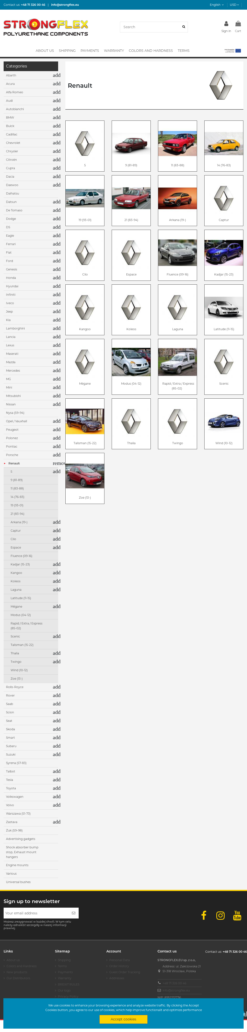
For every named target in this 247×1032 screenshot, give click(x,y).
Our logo (64, 990)
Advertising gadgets (20, 839)
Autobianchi (15, 109)
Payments (65, 972)
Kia (8, 320)
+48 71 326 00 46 (174, 983)
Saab (9, 704)
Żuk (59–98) (14, 830)
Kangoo (85, 329)
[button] (232, 50)
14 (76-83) (224, 165)
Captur (224, 220)
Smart (10, 737)
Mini (9, 387)
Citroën (11, 159)
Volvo (10, 805)
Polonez (12, 438)
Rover (10, 695)
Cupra (10, 168)
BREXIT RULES (68, 984)
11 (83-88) (177, 165)
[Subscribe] (74, 913)
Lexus (10, 345)
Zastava (11, 822)
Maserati (12, 353)
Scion (10, 712)
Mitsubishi (13, 396)
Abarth (11, 75)
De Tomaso (14, 210)
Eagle (10, 235)
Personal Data (119, 960)
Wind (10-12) (224, 443)
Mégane (85, 383)
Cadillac (11, 134)
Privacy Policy (68, 996)
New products (17, 972)
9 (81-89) (131, 165)
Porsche (12, 455)
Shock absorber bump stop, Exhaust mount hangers (22, 851)
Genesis (11, 269)
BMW (10, 117)
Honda (11, 278)
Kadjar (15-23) (223, 274)
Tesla (9, 780)
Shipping (64, 960)
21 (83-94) (131, 220)
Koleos (131, 329)
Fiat (9, 252)
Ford (9, 261)
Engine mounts (17, 865)
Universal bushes (18, 882)
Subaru (11, 746)
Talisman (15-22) (85, 443)
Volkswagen (14, 796)
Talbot (10, 771)
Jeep (9, 311)
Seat (9, 721)
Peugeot (12, 429)
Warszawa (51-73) (18, 813)
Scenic (224, 383)
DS (8, 227)
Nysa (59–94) (15, 413)
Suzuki (10, 754)
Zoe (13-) (85, 497)
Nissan (11, 404)
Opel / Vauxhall (16, 421)
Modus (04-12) (131, 383)
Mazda (10, 362)
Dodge (11, 219)
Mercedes (13, 370)
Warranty (64, 978)
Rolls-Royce (14, 687)
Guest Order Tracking (124, 972)
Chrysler (12, 151)
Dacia (10, 176)
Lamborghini (15, 328)
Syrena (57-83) (16, 763)
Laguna (177, 329)
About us (13, 960)
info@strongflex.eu (176, 990)
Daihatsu (12, 193)
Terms (62, 966)
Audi (9, 100)
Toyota (11, 788)
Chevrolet (13, 143)
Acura (10, 84)
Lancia (10, 337)
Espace (131, 274)
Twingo (177, 443)
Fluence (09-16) (177, 274)
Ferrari (11, 244)
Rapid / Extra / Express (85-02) (178, 386)
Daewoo (12, 185)
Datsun (11, 202)
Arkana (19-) (177, 220)
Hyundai (12, 286)
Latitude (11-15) (224, 329)
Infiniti (10, 294)
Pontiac (11, 446)
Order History (119, 966)
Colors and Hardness (22, 966)
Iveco (10, 303)
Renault (14, 463)
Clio (85, 274)
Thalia (131, 443)
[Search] (183, 27)
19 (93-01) (85, 220)
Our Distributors (18, 978)
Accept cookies (123, 1019)
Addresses (116, 978)
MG (8, 379)
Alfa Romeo (14, 92)
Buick (10, 126)
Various (11, 873)
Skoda (10, 729)
